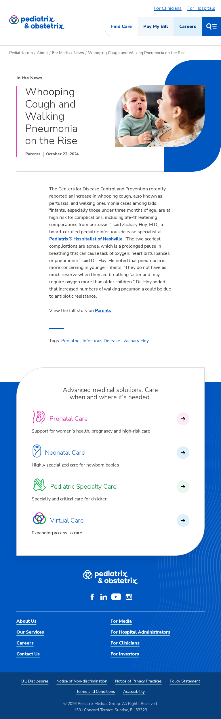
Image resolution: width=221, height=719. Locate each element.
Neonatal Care (65, 452)
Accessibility (134, 691)
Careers (187, 26)
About (42, 53)
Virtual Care (67, 520)
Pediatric (70, 341)
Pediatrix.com (21, 53)
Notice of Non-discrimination (81, 681)
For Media (61, 53)
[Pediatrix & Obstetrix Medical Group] (36, 22)
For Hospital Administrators (140, 632)
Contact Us (28, 654)
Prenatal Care (68, 418)
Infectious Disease (101, 341)
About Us (26, 621)
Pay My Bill (155, 26)
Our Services (30, 632)
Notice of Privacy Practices (138, 681)
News (79, 53)
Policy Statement (185, 681)
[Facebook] (92, 597)
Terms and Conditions (95, 691)
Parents (103, 310)
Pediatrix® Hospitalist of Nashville (85, 239)
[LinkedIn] (103, 597)
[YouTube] (116, 597)
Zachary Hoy (136, 341)
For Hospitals (201, 8)
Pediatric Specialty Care (83, 486)
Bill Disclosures (35, 681)
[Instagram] (128, 597)
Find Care (121, 26)
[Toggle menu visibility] (211, 26)
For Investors (124, 654)
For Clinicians (168, 8)
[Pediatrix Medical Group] (110, 577)
